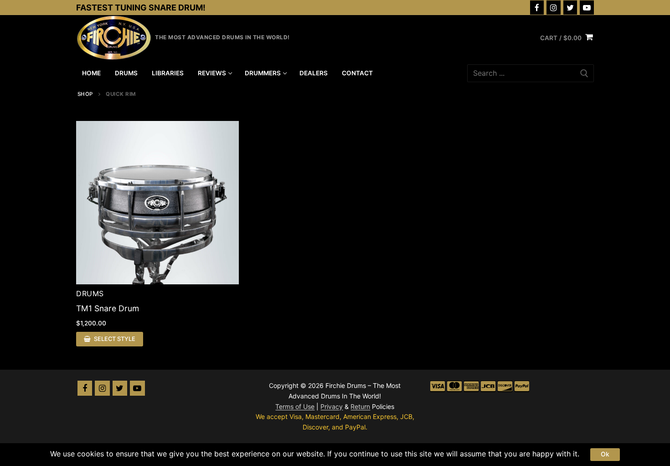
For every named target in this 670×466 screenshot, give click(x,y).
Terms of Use (294, 406)
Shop (85, 94)
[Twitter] (570, 7)
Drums (90, 293)
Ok (605, 454)
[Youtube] (587, 7)
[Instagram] (553, 7)
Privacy (331, 406)
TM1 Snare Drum (107, 308)
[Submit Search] (584, 73)
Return (360, 406)
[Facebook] (537, 7)
